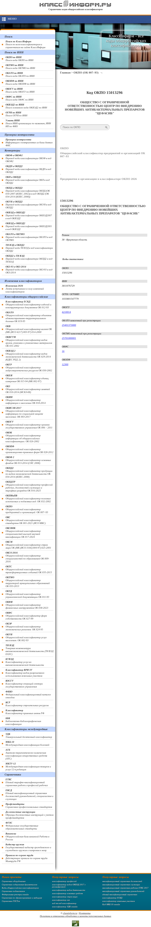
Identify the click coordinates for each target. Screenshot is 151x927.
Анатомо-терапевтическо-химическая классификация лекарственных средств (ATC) (26, 754)
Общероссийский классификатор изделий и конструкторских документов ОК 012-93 (28, 304)
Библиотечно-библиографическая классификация (23, 721)
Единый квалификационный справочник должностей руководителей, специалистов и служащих (29, 794)
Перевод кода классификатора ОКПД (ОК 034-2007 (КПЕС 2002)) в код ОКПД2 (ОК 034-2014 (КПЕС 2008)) (28, 192)
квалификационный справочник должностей (122, 881)
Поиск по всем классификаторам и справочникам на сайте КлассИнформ (25, 44)
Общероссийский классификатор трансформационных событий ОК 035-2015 (29, 569)
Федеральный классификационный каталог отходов (28, 694)
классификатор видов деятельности (68, 890)
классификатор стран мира (65, 897)
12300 (65, 364)
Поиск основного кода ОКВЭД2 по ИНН (26, 106)
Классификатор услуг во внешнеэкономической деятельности (25, 662)
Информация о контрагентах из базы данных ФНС (29, 142)
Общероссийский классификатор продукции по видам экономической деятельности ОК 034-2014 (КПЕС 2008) (29, 472)
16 (63, 351)
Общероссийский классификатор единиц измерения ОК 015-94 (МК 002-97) (27, 378)
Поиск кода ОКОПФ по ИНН (20, 82)
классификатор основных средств (67, 893)
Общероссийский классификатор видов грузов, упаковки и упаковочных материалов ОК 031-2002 (29, 341)
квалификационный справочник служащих (121, 884)
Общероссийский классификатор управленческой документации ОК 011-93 (27, 594)
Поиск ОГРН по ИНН (16, 114)
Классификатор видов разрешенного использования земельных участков (25, 673)
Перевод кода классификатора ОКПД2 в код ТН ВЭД (29, 258)
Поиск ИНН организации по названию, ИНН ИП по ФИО (28, 123)
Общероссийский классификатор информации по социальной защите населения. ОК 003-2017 (24, 412)
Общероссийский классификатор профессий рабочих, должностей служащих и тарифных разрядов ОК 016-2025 (29, 486)
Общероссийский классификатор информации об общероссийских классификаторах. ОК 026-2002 (23, 437)
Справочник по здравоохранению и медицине (22, 898)
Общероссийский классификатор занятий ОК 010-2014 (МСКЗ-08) (28, 389)
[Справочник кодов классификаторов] (75, 6)
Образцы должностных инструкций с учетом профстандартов (29, 815)
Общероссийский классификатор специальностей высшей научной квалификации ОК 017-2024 (23, 532)
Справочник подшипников (13, 891)
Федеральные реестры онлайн (15, 894)
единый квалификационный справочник (119, 894)
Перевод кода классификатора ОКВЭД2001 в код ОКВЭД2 (29, 226)
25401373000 (69, 325)
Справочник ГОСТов (11, 901)
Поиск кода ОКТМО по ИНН (20, 66)
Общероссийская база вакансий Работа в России (27, 836)
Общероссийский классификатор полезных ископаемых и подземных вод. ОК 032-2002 (28, 498)
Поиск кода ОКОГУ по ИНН (20, 90)
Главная (65, 72)
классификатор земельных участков (118, 901)
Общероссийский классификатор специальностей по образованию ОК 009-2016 (27, 557)
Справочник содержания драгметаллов (19, 884)
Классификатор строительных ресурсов (27, 704)
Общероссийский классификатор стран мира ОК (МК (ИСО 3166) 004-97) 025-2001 (28, 544)
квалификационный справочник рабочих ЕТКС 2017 (125, 888)
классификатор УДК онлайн (64, 907)
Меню (12, 18)
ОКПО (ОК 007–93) (86, 72)
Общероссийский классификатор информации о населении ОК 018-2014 (26, 400)
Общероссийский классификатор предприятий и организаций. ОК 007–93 (27, 509)
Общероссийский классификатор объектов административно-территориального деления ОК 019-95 (28, 317)
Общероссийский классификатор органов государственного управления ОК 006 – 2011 (29, 424)
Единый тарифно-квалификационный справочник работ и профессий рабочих (27, 782)
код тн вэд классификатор (64, 903)
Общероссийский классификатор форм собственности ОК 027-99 (26, 615)
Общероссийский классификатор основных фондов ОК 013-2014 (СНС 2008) (28, 460)
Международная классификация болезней (27, 743)
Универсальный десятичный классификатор (29, 735)
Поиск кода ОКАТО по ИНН (20, 74)
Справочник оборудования (13, 881)
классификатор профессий (64, 881)
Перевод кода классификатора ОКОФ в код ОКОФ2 (28, 158)
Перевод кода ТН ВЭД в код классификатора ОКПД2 (29, 248)
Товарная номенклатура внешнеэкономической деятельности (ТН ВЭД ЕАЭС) (29, 649)
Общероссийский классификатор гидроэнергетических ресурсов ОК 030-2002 (29, 367)
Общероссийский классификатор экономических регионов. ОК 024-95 (24, 626)
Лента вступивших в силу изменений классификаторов (25, 288)
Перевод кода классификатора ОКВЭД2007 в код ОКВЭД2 (29, 215)
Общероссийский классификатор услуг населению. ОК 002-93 (26, 637)
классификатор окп (61, 900)
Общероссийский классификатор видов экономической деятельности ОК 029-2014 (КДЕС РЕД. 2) (28, 355)
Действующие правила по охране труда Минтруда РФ (27, 858)
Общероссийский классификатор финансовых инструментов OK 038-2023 (27, 605)
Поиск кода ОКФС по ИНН (19, 98)
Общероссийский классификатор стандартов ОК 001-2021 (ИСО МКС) (25, 520)
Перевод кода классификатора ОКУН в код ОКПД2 (28, 204)
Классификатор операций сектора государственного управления (24, 683)
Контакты (85, 913)
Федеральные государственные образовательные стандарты (22, 825)
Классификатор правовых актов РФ (25, 712)
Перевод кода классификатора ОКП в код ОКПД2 (28, 180)
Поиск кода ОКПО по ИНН (19, 59)
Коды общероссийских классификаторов (20, 888)
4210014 (66, 312)
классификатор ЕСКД (112, 898)
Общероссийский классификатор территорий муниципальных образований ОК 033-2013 (28, 582)
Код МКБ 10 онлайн (111, 904)
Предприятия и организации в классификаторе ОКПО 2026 (98, 178)
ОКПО (64, 148)
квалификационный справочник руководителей (123, 891)
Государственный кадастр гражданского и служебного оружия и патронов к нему (28, 847)
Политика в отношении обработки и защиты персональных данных (75, 916)
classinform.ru (70, 913)
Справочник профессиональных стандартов (29, 805)
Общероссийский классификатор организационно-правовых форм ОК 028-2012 (29, 449)
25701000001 (69, 338)
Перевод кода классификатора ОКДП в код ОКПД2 (28, 169)
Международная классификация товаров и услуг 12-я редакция (28, 766)
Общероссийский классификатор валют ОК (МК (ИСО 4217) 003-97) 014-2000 (29, 329)
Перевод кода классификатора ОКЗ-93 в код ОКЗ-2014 (29, 269)
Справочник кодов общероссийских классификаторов (75, 9)
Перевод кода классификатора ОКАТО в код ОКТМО (29, 237)
